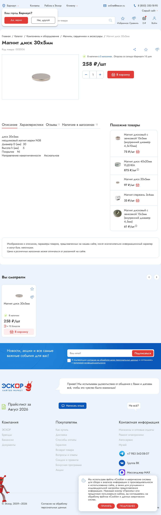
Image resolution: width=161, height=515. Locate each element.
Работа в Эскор (52, 5)
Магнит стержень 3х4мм (139, 195)
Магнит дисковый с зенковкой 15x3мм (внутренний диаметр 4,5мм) (137, 216)
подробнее (127, 506)
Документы (9, 445)
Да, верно (16, 20)
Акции (60, 470)
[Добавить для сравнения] (157, 49)
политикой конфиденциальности (89, 362)
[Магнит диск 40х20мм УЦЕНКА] (118, 165)
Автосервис (126, 440)
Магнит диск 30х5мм (17, 304)
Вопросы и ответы (67, 455)
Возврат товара (65, 450)
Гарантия (61, 445)
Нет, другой (43, 20)
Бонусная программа (69, 465)
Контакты (34, 5)
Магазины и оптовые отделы (136, 430)
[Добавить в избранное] (146, 49)
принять (106, 506)
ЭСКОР (6, 430)
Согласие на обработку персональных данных (54, 505)
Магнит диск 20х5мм (137, 179)
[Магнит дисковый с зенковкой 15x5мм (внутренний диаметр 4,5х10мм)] (118, 138)
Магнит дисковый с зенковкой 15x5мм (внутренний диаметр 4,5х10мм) (137, 140)
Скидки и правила (67, 460)
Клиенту (71, 5)
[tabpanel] (40, 77)
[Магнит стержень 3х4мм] (118, 198)
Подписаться (143, 353)
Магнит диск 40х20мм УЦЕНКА (138, 163)
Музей (123, 445)
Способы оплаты (66, 440)
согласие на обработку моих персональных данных (112, 359)
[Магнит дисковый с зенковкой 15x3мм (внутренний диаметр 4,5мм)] (118, 213)
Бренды (7, 435)
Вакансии (8, 440)
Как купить (62, 430)
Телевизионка (89, 338)
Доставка (61, 435)
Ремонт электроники (131, 435)
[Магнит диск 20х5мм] (118, 182)
